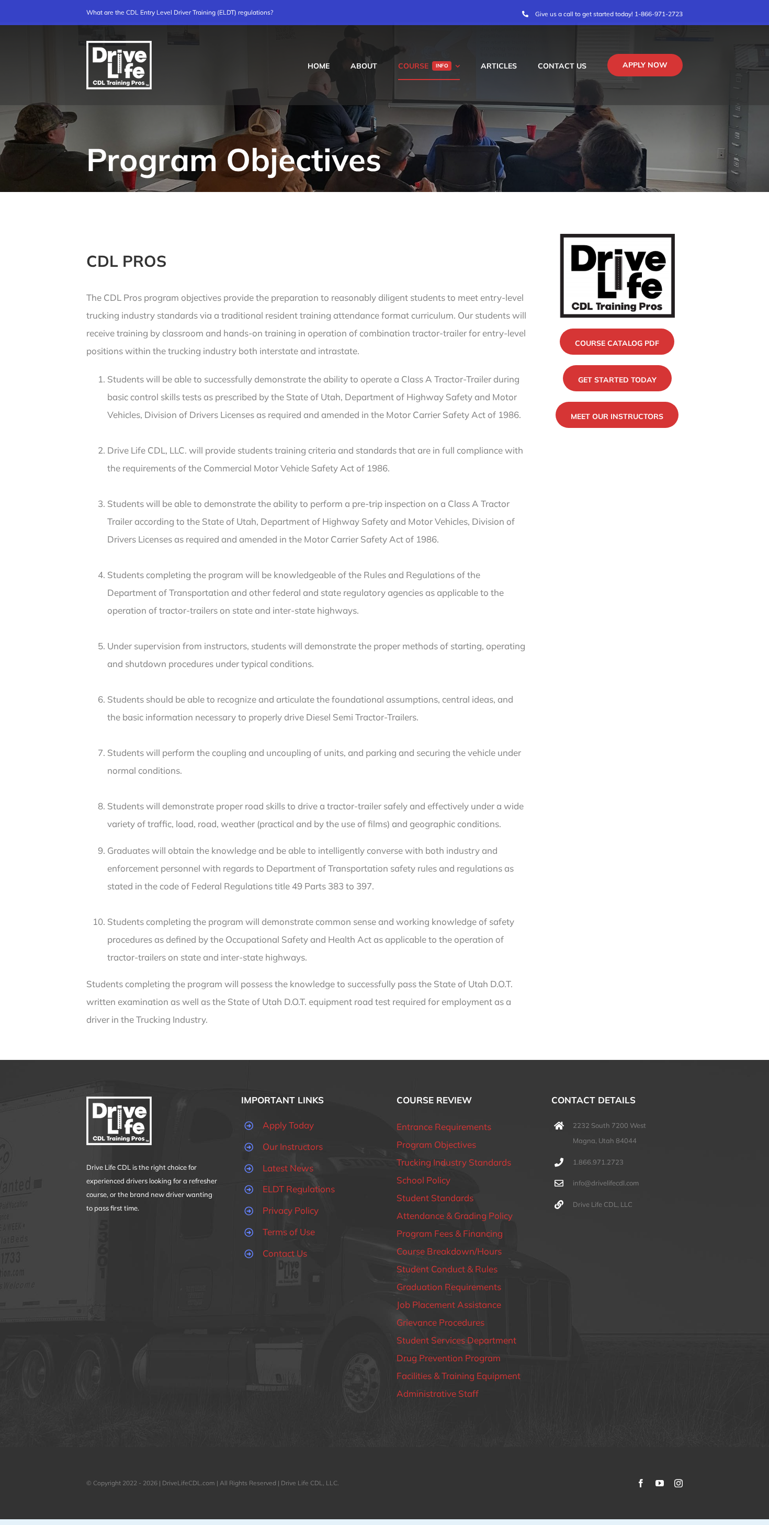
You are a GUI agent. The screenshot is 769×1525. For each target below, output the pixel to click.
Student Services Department (456, 1340)
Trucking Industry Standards (454, 1162)
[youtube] (659, 1483)
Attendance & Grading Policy (455, 1215)
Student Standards (435, 1197)
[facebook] (641, 1483)
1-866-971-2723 (659, 14)
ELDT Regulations (299, 1188)
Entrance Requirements (444, 1126)
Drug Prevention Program (449, 1357)
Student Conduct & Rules (447, 1268)
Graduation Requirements (449, 1286)
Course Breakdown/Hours (449, 1251)
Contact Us (285, 1253)
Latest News (288, 1167)
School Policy (423, 1179)
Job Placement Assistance (449, 1304)
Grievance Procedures (440, 1322)
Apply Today (288, 1125)
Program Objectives (436, 1144)
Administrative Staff (438, 1393)
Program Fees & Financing (450, 1233)
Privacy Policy (291, 1210)
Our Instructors (293, 1146)
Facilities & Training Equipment (459, 1375)
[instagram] (678, 1483)
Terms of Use (289, 1231)
